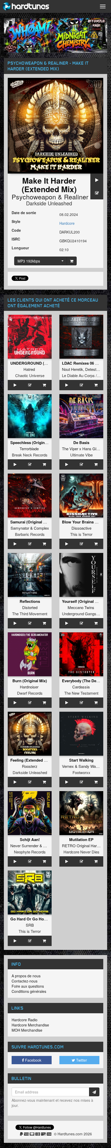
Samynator (20, 528)
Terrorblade (29, 448)
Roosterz (29, 766)
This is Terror (81, 534)
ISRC (16, 239)
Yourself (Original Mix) (82, 601)
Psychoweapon (34, 196)
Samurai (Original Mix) (30, 522)
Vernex (68, 766)
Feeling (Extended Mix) (31, 760)
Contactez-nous (24, 981)
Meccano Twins (81, 607)
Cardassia (81, 686)
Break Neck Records (29, 454)
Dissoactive (81, 528)
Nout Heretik (72, 369)
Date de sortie (24, 212)
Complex (41, 528)
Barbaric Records (30, 534)
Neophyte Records (30, 851)
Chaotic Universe (29, 375)
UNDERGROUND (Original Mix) (38, 363)
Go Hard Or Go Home (29, 919)
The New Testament (81, 693)
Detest (90, 369)
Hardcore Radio (24, 1019)
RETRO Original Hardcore (84, 845)
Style (16, 221)
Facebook (32, 1060)
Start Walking (81, 760)
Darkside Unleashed (49, 203)
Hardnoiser (29, 686)
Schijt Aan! (30, 839)
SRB (30, 925)
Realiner (76, 196)
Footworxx (81, 772)
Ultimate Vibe (81, 454)
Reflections (30, 601)
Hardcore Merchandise (30, 1024)
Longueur (20, 247)
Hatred (29, 369)
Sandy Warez (89, 766)
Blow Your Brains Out (81, 522)
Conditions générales (29, 991)
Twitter (81, 1060)
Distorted (29, 607)
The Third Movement (29, 613)
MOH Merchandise (27, 1030)
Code (16, 230)
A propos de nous (26, 975)
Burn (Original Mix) (29, 681)
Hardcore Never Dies (81, 851)
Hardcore (67, 223)
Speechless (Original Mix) (33, 442)
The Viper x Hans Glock (82, 448)
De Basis (81, 442)
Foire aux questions (28, 986)
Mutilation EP (81, 839)
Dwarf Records (30, 693)
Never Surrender (24, 845)
